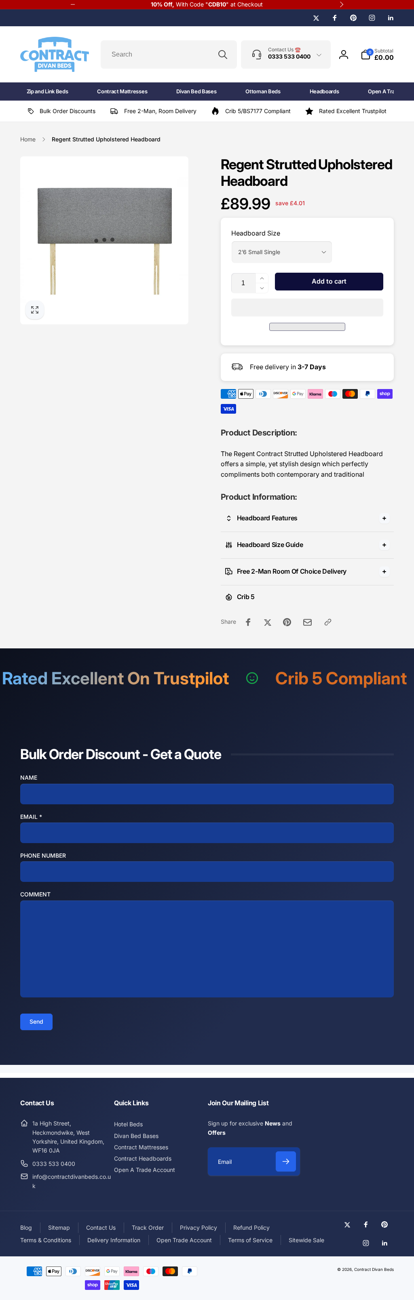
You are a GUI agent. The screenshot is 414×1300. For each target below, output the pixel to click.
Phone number (43, 855)
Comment (35, 894)
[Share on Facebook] (248, 622)
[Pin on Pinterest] (287, 622)
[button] (307, 307)
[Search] (223, 54)
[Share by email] (307, 622)
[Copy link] (328, 622)
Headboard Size (255, 233)
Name (28, 777)
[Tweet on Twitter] (268, 622)
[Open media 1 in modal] (104, 240)
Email (31, 816)
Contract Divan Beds (374, 1269)
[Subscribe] (286, 1161)
